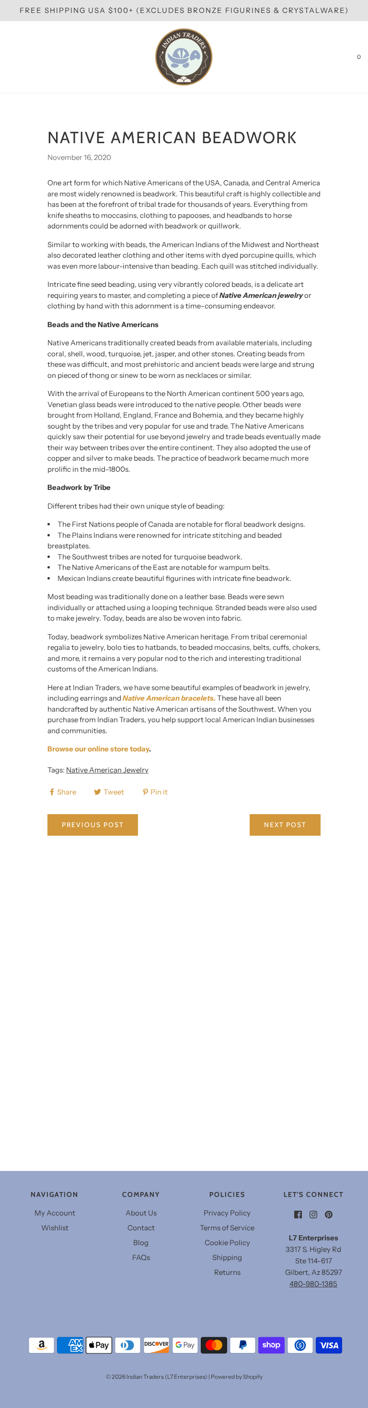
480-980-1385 (313, 1283)
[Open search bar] (18, 57)
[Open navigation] (7, 57)
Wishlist (55, 1227)
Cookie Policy (227, 1242)
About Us (141, 1212)
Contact (141, 1227)
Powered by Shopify (237, 1376)
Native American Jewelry (107, 769)
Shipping (227, 1257)
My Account (54, 1212)
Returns (227, 1272)
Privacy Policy (227, 1212)
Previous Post (93, 824)
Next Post (285, 824)
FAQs (141, 1257)
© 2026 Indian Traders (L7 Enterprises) (156, 1376)
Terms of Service (227, 1227)
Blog (141, 1242)
